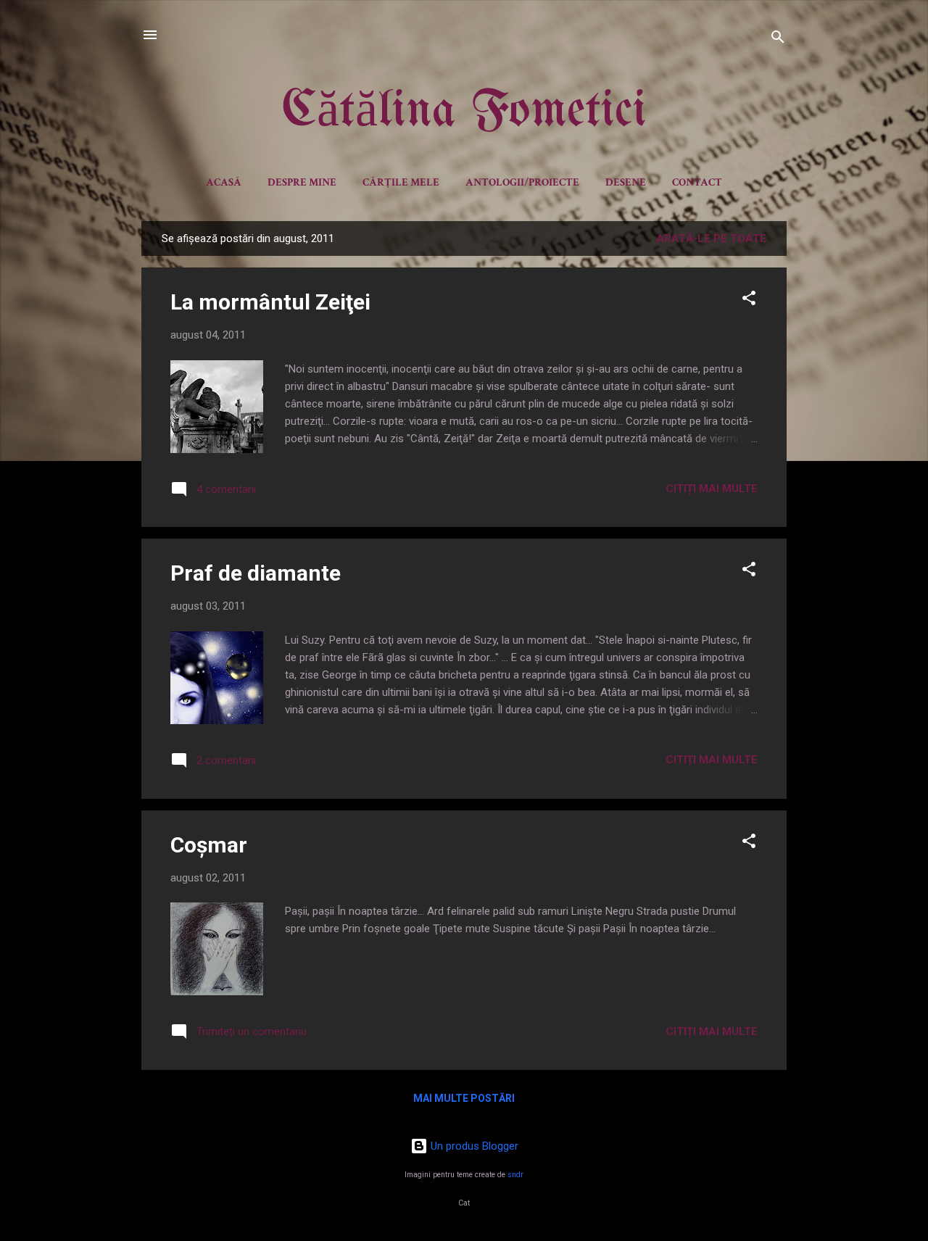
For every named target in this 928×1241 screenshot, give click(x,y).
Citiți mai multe (712, 488)
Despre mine (302, 182)
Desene (625, 182)
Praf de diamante (255, 573)
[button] (749, 300)
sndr (515, 1174)
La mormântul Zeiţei (270, 302)
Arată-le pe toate (711, 238)
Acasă (223, 182)
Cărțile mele (400, 182)
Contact (697, 182)
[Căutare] (778, 39)
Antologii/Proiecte (522, 182)
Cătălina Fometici (464, 112)
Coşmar (208, 845)
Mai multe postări (464, 1098)
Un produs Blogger (473, 1146)
